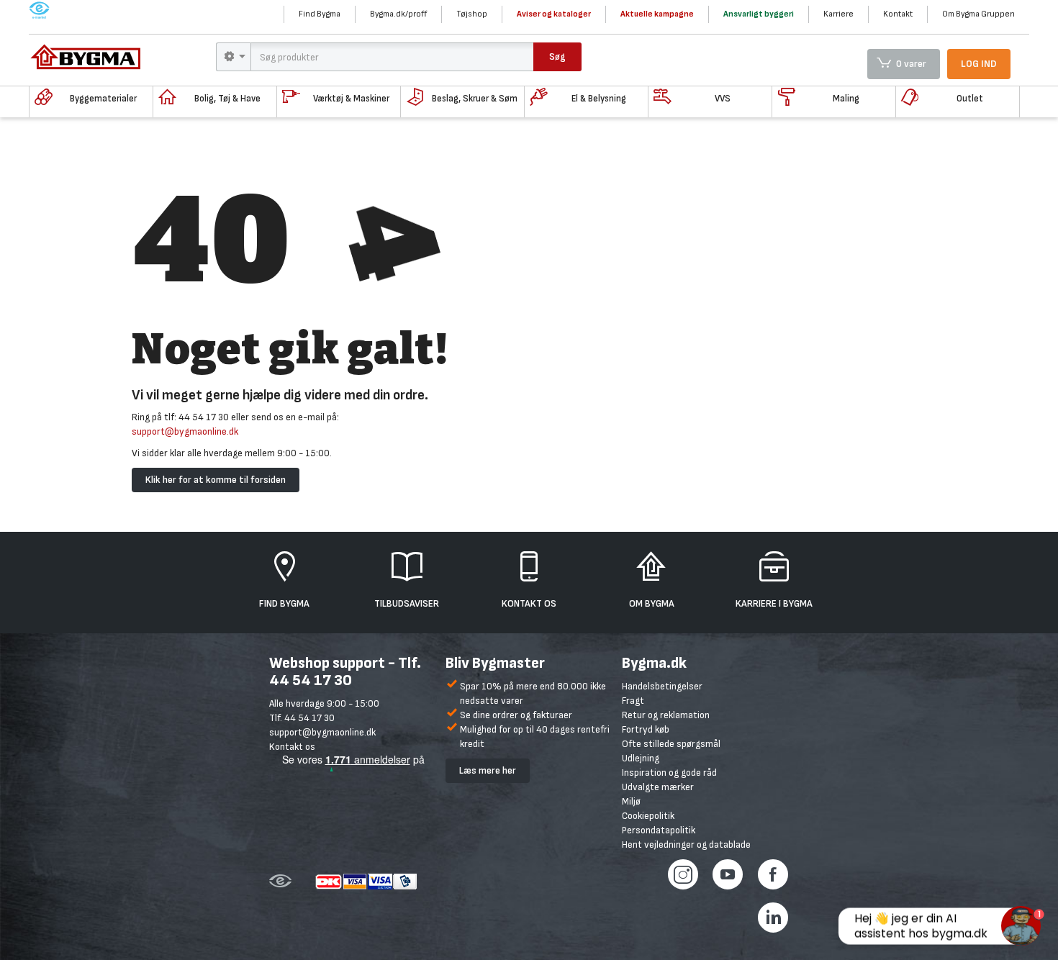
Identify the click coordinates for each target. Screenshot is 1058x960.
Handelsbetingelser (662, 686)
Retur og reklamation (666, 715)
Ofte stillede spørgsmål (671, 744)
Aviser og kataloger (554, 14)
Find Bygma (319, 14)
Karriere (838, 14)
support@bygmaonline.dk (185, 431)
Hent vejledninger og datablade (686, 844)
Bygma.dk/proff (398, 14)
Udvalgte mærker (658, 787)
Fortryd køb (645, 729)
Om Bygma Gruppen (978, 14)
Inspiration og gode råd (669, 772)
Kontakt (898, 14)
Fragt (633, 700)
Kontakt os (292, 747)
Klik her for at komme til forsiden (215, 480)
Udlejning (640, 758)
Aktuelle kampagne (657, 14)
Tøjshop (471, 14)
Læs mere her (487, 770)
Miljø (631, 801)
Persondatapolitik (658, 830)
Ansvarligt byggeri (758, 14)
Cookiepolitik (648, 816)
